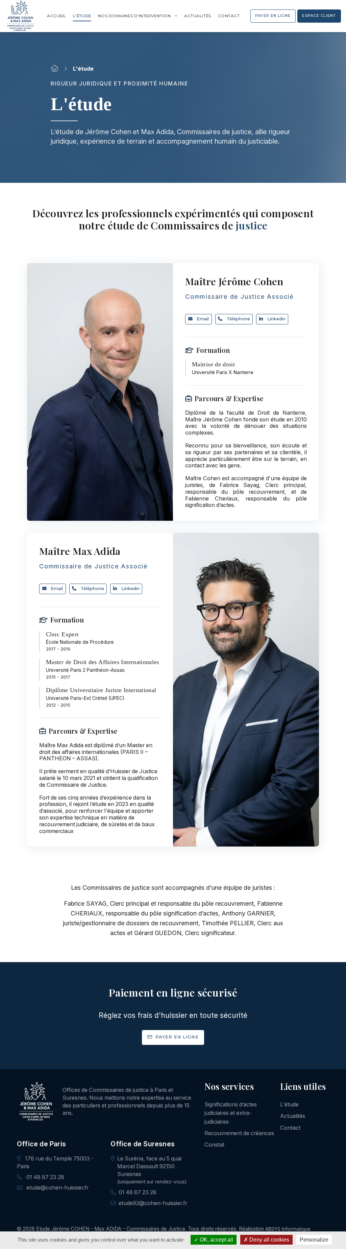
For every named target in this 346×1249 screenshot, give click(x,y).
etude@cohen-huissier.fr (57, 1187)
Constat (214, 1144)
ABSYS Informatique (288, 1229)
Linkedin (276, 318)
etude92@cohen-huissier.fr (153, 1203)
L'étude (82, 16)
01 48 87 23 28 (44, 1177)
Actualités (197, 16)
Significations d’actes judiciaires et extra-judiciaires (230, 1113)
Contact (229, 16)
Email (203, 318)
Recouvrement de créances (239, 1133)
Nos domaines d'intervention (134, 16)
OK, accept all (215, 1240)
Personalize (314, 1240)
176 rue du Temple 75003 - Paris (55, 1162)
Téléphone (238, 318)
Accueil (56, 16)
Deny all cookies (268, 1240)
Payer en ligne (176, 1036)
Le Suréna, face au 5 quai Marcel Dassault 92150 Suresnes (149, 1166)
